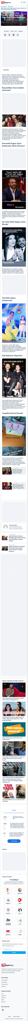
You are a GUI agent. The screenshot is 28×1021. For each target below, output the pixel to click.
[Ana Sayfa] (6, 2)
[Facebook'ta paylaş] (9, 35)
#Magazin (20, 31)
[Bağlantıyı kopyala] (17, 35)
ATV (2, 993)
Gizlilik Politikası (16, 1016)
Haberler (3, 986)
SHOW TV (3, 995)
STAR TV (3, 1001)
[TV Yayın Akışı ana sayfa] (7, 965)
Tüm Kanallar (4, 984)
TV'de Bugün (4, 980)
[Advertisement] (14, 103)
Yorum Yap (14, 841)
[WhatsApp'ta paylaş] (13, 35)
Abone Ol (14, 952)
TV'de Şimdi (4, 982)
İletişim (9, 1016)
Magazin (10, 6)
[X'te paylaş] (5, 35)
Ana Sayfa (3, 6)
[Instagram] (2, 1009)
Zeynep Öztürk (7, 20)
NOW (2, 999)
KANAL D (3, 997)
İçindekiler (6, 70)
